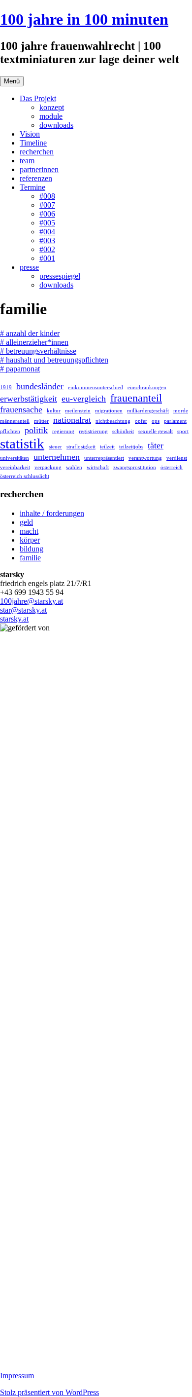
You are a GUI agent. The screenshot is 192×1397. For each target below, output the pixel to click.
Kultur (54, 410)
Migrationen (109, 410)
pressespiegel (59, 276)
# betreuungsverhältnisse (38, 351)
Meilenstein (78, 410)
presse (29, 267)
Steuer (55, 446)
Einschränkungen (147, 387)
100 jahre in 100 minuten (84, 19)
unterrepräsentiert (104, 458)
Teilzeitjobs (131, 446)
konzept (51, 107)
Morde (180, 410)
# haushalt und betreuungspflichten (54, 360)
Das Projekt (38, 98)
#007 (47, 205)
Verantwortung (145, 458)
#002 (47, 249)
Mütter (41, 421)
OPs (156, 421)
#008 (47, 196)
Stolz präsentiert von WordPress (49, 1392)
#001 (47, 258)
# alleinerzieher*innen (34, 342)
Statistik (22, 443)
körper (30, 540)
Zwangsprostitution (134, 467)
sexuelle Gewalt (155, 431)
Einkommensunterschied (95, 387)
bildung (31, 549)
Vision (30, 134)
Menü (12, 81)
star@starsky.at (23, 610)
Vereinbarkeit (15, 467)
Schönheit (123, 431)
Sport (183, 431)
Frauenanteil (136, 398)
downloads (56, 125)
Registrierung (93, 431)
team (27, 160)
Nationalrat (72, 420)
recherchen (37, 151)
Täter (155, 445)
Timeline (33, 143)
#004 (47, 231)
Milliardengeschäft (148, 410)
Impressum (17, 1375)
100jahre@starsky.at (31, 601)
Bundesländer (40, 386)
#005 (47, 223)
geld (26, 522)
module (51, 116)
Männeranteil (15, 421)
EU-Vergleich (84, 399)
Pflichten (10, 431)
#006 (47, 214)
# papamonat (20, 369)
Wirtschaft (98, 467)
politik (36, 430)
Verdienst (176, 458)
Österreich (171, 467)
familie (30, 557)
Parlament (175, 421)
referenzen (36, 178)
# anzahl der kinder (30, 333)
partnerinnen (39, 169)
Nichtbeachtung (113, 421)
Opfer (141, 421)
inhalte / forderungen (52, 513)
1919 (6, 387)
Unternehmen (56, 457)
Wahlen (74, 467)
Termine (32, 187)
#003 (47, 240)
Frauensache (21, 409)
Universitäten (14, 458)
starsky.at (14, 619)
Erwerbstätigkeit (28, 399)
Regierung (63, 431)
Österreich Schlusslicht (24, 476)
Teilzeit (107, 446)
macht (29, 531)
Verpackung (48, 467)
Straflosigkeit (81, 446)
